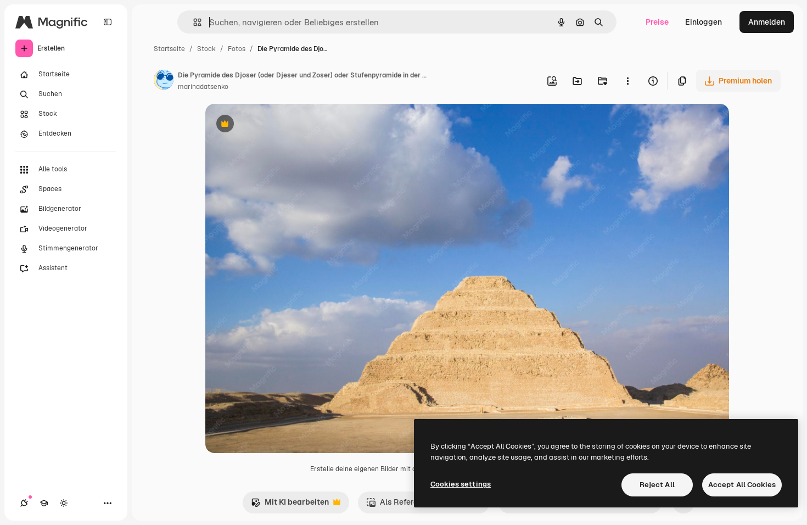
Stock (206, 48)
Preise (657, 22)
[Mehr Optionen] (627, 81)
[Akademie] (44, 503)
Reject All (657, 484)
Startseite (169, 48)
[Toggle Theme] (63, 503)
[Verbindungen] (24, 503)
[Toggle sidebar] (107, 22)
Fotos (236, 48)
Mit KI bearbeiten (290, 505)
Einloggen (703, 22)
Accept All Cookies (742, 484)
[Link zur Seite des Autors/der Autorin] (163, 81)
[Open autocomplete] (193, 22)
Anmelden (766, 22)
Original (275, 125)
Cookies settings (460, 484)
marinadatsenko (203, 86)
